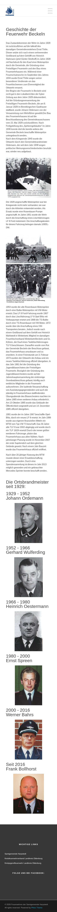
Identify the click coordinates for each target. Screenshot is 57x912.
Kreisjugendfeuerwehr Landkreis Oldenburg (23, 863)
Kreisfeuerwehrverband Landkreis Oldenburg (23, 858)
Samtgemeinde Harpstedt (15, 854)
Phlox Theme (36, 908)
